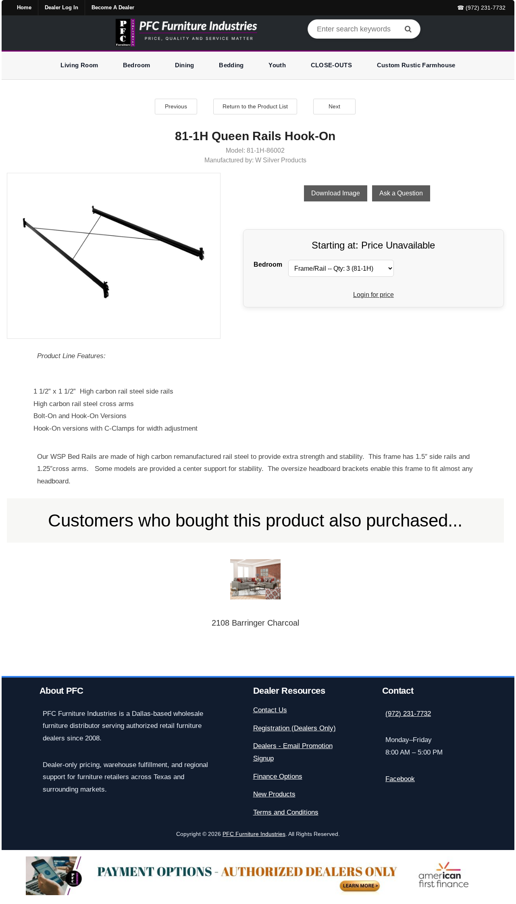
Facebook (400, 779)
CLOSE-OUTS (331, 65)
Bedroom (136, 65)
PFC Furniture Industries (254, 834)
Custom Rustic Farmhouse (416, 65)
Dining (184, 65)
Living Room (79, 65)
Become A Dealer (113, 7)
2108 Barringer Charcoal (255, 622)
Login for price (373, 294)
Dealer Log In (61, 7)
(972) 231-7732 (408, 713)
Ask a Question (401, 193)
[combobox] (364, 29)
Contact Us (270, 710)
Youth (277, 65)
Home (24, 7)
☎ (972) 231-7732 (481, 7)
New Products (274, 794)
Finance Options (277, 776)
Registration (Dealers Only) (294, 728)
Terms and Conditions (285, 812)
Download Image (335, 193)
